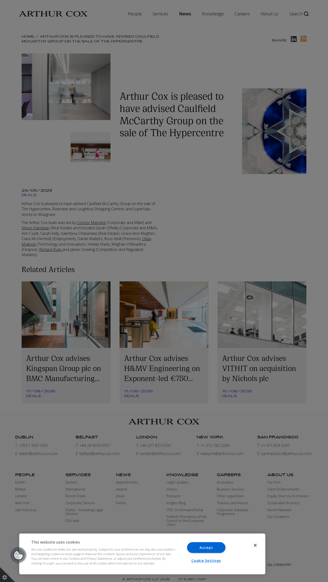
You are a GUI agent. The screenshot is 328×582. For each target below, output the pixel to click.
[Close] (255, 545)
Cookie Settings (206, 560)
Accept (206, 547)
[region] (142, 554)
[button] (18, 555)
